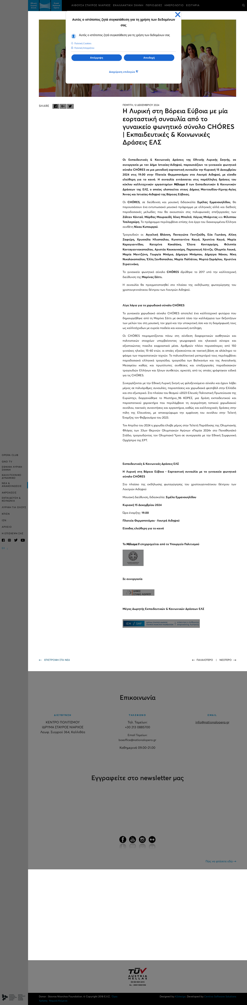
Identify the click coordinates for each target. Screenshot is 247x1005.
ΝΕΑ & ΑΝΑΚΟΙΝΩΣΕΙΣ (12, 484)
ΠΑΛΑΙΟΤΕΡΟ (205, 660)
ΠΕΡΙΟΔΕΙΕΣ (154, 5)
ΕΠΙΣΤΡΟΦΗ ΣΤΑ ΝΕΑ (57, 660)
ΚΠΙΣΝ (6, 514)
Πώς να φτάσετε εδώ (219, 861)
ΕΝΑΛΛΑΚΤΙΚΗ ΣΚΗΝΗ (128, 5)
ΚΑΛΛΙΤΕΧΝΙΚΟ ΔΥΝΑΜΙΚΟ (11, 476)
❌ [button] (178, 14)
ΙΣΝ (4, 520)
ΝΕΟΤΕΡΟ (226, 660)
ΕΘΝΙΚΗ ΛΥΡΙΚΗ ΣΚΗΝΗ (12, 468)
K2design (180, 996)
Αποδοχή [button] (149, 57)
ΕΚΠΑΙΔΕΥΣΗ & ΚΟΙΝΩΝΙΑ (11, 499)
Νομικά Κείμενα (58, 1001)
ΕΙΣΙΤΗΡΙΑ (193, 5)
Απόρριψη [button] (96, 57)
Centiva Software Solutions (220, 996)
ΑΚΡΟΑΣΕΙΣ (9, 493)
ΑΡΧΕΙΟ (7, 527)
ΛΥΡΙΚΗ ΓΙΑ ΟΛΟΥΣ (14, 507)
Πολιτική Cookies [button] (82, 43)
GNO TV (7, 462)
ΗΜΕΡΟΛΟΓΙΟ (174, 5)
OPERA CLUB (10, 455)
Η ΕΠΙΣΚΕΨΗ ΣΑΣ (13, 533)
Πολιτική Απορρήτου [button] (84, 48)
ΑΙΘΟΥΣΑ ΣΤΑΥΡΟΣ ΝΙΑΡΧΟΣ (91, 5)
